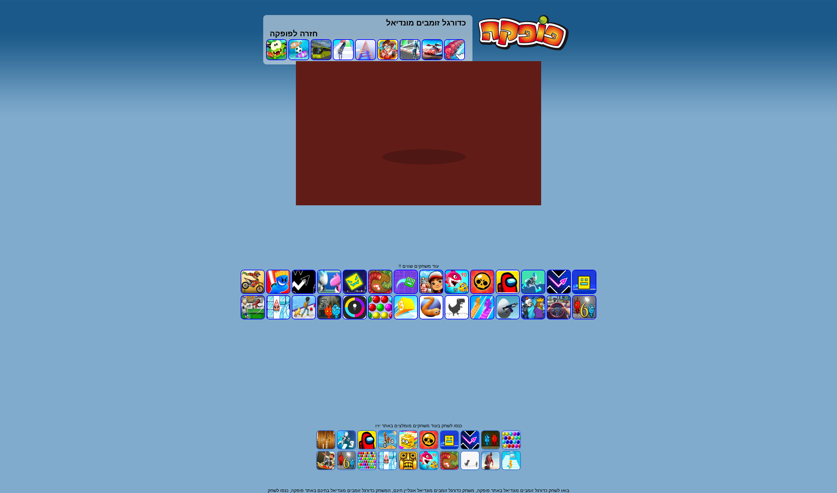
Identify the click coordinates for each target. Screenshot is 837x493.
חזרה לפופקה (294, 33)
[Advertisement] (618, 159)
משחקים (421, 425)
